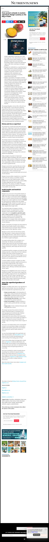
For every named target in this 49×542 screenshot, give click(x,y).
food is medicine (6, 401)
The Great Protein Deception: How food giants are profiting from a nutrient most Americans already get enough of (39, 105)
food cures (23, 399)
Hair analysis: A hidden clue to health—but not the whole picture (39, 111)
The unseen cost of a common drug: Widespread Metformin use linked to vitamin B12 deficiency (40, 139)
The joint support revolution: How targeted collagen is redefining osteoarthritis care (39, 146)
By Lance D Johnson (40, 169)
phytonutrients (14, 404)
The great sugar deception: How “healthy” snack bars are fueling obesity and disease (39, 127)
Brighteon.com (21, 353)
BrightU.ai (8, 342)
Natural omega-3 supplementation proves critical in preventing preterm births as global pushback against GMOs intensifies (40, 159)
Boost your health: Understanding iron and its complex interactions (39, 93)
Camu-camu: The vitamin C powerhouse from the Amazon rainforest (39, 65)
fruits (18, 401)
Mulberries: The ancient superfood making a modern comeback (40, 83)
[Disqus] (14, 473)
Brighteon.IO (13, 356)
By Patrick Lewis (39, 61)
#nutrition (11, 399)
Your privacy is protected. (7, 424)
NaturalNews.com (19, 334)
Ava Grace (11, 19)
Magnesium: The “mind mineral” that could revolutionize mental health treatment (39, 59)
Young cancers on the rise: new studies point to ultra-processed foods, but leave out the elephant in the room (39, 166)
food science (13, 401)
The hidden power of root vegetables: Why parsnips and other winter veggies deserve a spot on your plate (39, 76)
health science (7, 402)
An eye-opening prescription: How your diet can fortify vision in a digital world (39, 88)
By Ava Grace (39, 55)
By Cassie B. (39, 108)
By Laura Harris (39, 72)
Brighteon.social (22, 356)
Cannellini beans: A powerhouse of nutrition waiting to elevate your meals (40, 99)
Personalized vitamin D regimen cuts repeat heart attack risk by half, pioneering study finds (39, 133)
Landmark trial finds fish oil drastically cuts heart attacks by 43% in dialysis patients (39, 121)
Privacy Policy (34, 532)
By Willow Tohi (39, 148)
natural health (19, 402)
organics (9, 404)
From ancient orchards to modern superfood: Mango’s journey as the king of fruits (40, 53)
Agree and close (36, 534)
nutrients (4, 404)
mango (13, 402)
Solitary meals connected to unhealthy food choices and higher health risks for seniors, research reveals (40, 152)
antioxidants (17, 399)
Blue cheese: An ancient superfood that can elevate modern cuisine (40, 71)
